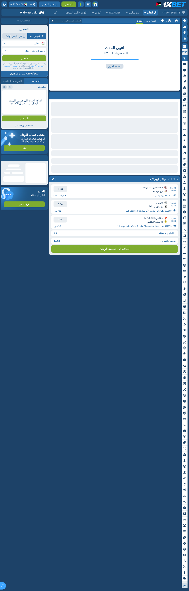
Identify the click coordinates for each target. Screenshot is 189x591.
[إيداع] (81, 4)
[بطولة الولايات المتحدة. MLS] (162, 21)
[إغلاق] (4, 166)
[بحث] (52, 20)
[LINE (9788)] (176, 21)
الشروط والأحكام (37, 73)
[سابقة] (177, 95)
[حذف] (53, 95)
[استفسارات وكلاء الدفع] (88, 4)
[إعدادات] (32, 4)
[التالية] (167, 95)
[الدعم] (4, 4)
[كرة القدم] (169, 21)
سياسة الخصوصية (10, 73)
